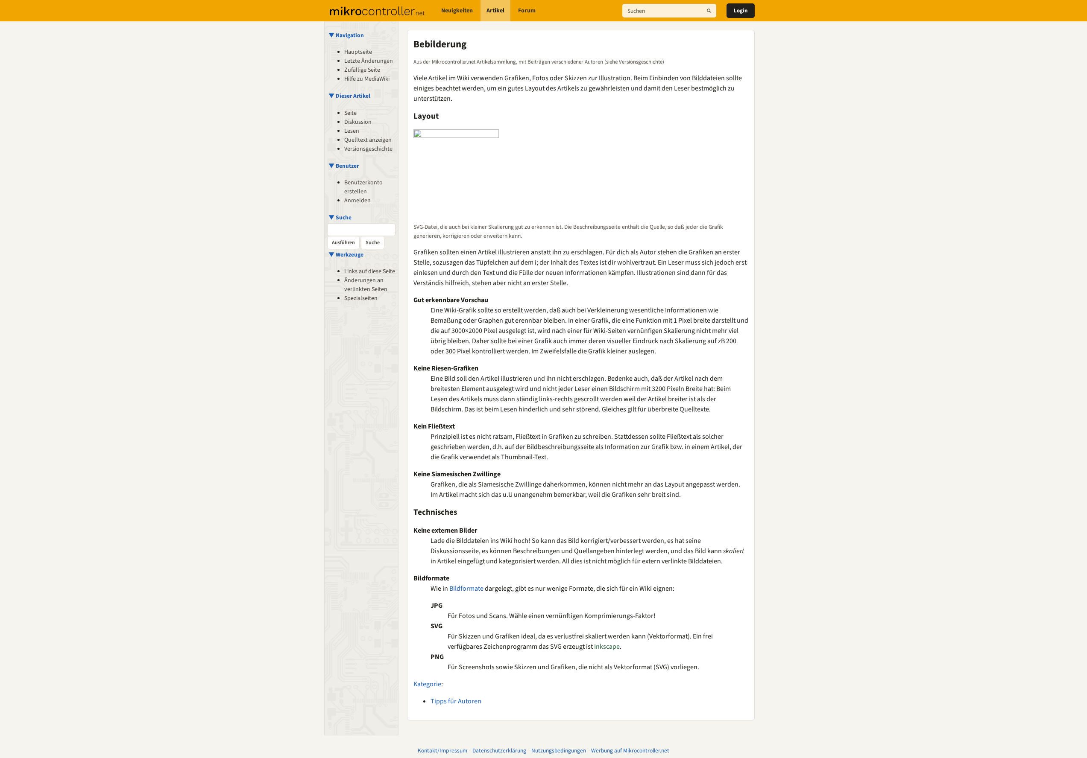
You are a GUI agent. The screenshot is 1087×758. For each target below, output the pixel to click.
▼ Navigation (346, 35)
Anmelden (357, 200)
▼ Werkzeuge (345, 255)
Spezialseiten (361, 298)
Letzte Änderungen (368, 61)
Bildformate (466, 588)
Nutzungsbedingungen (558, 750)
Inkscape (607, 646)
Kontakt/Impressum (442, 750)
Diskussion (358, 122)
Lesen (351, 131)
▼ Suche (340, 217)
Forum (527, 10)
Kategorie (427, 684)
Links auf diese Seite (369, 271)
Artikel (495, 10)
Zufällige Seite (362, 70)
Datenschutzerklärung (499, 750)
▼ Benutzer (343, 166)
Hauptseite (358, 52)
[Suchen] (709, 11)
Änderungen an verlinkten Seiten (365, 285)
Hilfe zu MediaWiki (367, 79)
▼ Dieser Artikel (349, 96)
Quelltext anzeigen (368, 140)
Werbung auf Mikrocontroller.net (630, 750)
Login (740, 11)
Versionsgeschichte (368, 149)
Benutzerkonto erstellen (363, 187)
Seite (350, 113)
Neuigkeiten (457, 10)
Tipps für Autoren (456, 701)
